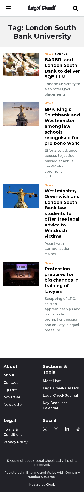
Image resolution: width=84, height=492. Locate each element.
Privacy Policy (15, 442)
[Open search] (76, 8)
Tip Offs (10, 390)
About (8, 375)
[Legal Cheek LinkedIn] (67, 429)
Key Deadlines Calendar (55, 405)
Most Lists (52, 381)
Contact (10, 383)
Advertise (11, 397)
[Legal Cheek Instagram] (56, 429)
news (49, 54)
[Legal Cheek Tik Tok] (78, 429)
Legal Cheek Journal (60, 395)
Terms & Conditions (13, 432)
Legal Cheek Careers (61, 388)
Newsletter (13, 405)
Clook (50, 484)
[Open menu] (8, 8)
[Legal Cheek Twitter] (45, 429)
